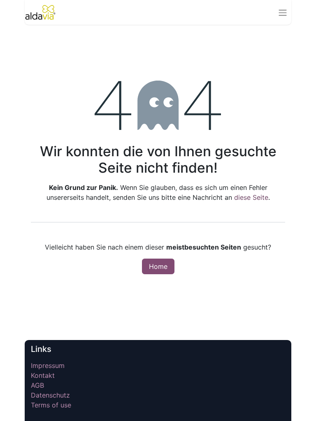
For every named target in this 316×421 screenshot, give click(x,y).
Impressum (49, 365)
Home (158, 266)
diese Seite (251, 197)
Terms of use (51, 405)
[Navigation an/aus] (282, 12)
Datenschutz (50, 395)
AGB (37, 385)
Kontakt (43, 375)
